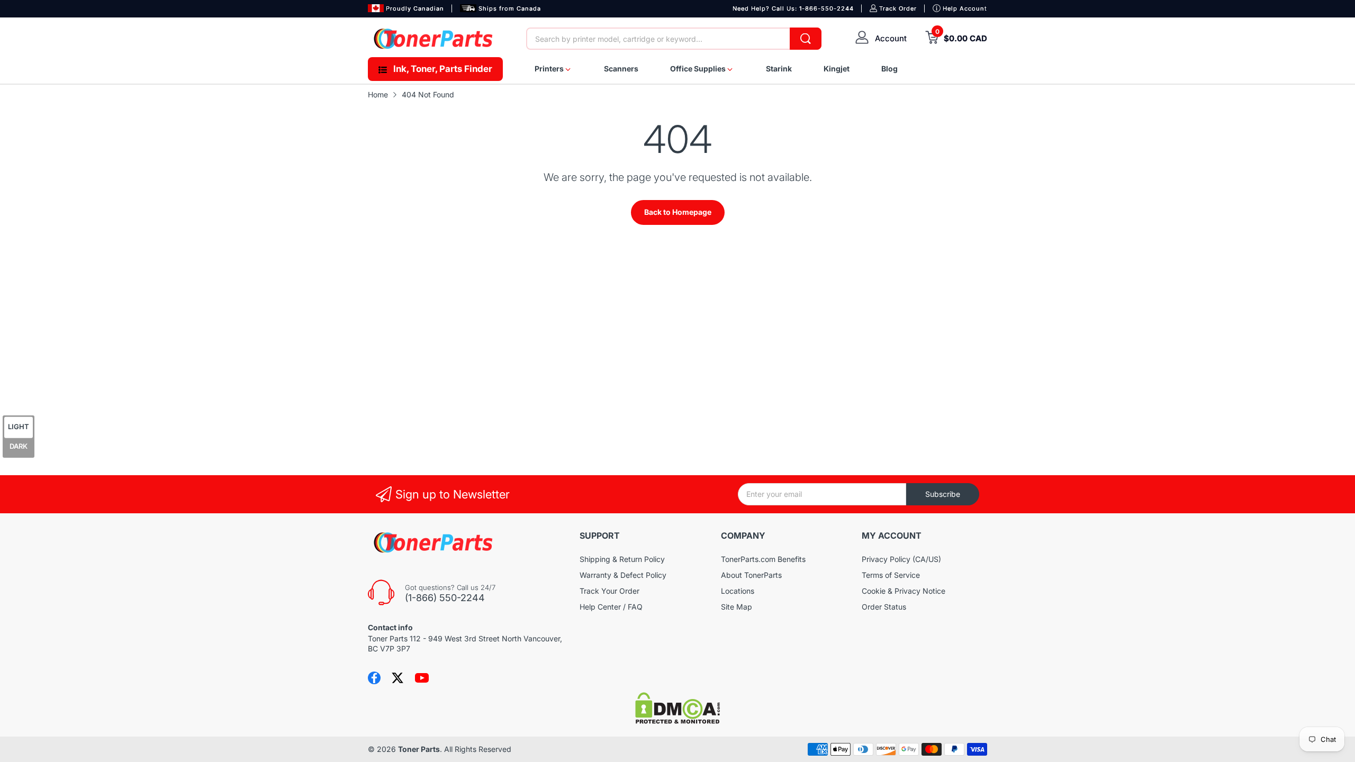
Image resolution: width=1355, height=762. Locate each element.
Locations (737, 590)
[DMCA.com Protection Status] (677, 720)
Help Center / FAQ (611, 606)
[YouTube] (421, 678)
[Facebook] (374, 678)
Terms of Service (891, 574)
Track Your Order (609, 590)
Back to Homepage (677, 211)
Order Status (884, 606)
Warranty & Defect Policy (623, 574)
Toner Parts (419, 749)
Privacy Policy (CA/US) (901, 559)
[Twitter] (397, 678)
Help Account (965, 8)
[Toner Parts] (434, 38)
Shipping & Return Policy (622, 559)
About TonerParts (751, 574)
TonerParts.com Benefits (763, 559)
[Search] (805, 39)
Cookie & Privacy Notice (903, 590)
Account (891, 38)
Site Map (736, 606)
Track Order (898, 8)
